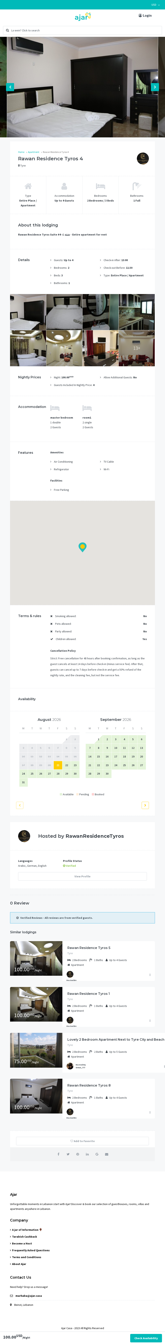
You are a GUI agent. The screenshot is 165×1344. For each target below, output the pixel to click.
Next (155, 87)
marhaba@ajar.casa (28, 1296)
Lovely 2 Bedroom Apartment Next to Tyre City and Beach (115, 1039)
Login (147, 15)
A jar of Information (25, 1230)
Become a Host (22, 1243)
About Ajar (19, 1264)
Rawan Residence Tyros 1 (88, 994)
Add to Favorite (84, 1141)
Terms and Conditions (26, 1257)
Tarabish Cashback (24, 1236)
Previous (10, 87)
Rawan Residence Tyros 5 (88, 948)
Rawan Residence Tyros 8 (89, 1085)
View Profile (82, 876)
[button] (156, 4)
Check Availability (146, 1338)
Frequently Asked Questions (31, 1250)
